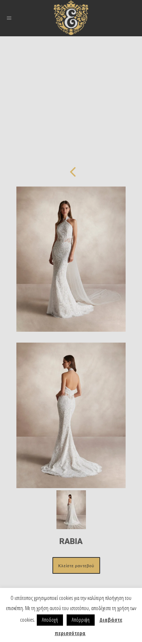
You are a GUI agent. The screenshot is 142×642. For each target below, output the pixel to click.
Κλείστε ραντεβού (76, 565)
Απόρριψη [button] (81, 619)
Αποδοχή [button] (50, 619)
